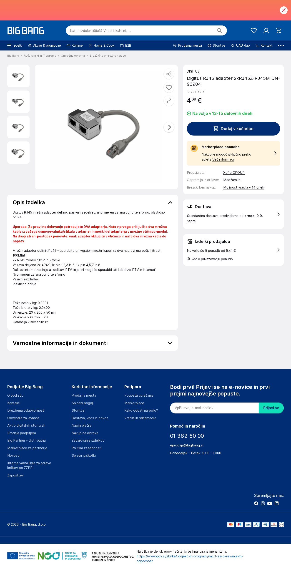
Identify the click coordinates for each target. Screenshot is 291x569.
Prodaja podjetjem (21, 433)
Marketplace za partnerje (27, 448)
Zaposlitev (15, 475)
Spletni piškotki (84, 455)
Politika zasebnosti (86, 448)
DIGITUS (193, 71)
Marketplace (134, 403)
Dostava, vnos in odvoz (90, 418)
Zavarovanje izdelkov (88, 440)
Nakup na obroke (85, 433)
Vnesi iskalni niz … (100, 31)
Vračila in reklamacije (140, 418)
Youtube (270, 503)
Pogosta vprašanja (138, 395)
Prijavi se (271, 408)
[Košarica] (278, 30)
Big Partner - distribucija (26, 440)
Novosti (13, 455)
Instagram (263, 503)
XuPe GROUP (234, 173)
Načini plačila (81, 425)
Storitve (78, 410)
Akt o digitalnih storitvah (26, 425)
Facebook (256, 503)
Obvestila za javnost (23, 418)
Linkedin (276, 503)
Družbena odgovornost (25, 410)
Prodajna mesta (84, 395)
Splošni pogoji (82, 403)
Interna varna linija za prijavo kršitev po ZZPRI (29, 465)
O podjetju (15, 395)
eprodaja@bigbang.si (186, 445)
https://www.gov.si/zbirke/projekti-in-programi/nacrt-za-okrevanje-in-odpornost (190, 558)
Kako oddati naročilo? (141, 410)
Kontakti (13, 403)
